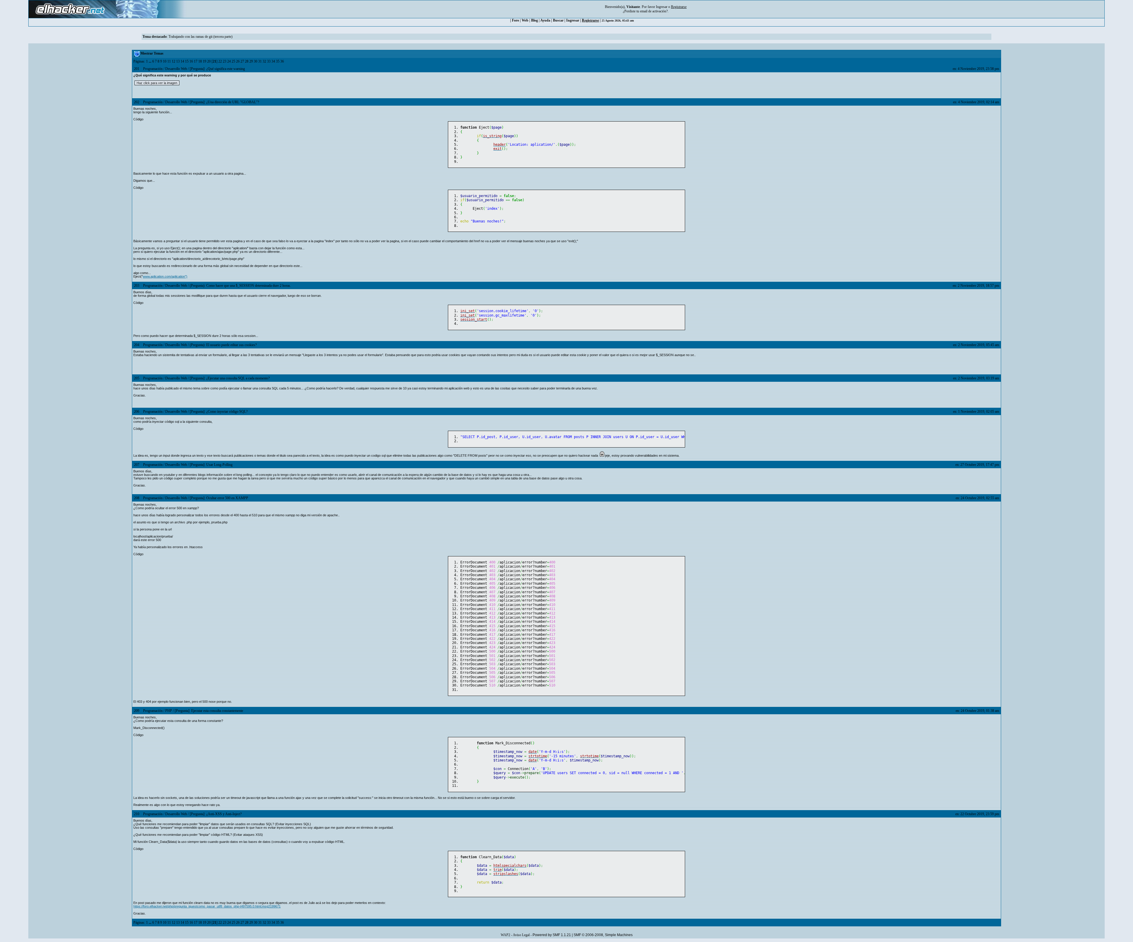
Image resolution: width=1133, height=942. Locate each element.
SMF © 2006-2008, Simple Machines (603, 935)
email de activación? (654, 11)
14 (182, 61)
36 (282, 61)
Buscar (558, 20)
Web (525, 20)
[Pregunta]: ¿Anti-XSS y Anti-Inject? (216, 814)
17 (195, 61)
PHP (168, 711)
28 (246, 61)
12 (173, 61)
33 (269, 61)
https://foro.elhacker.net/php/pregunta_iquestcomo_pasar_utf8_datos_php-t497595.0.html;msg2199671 (207, 906)
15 (187, 61)
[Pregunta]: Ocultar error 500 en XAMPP (219, 498)
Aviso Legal (521, 935)
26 (238, 61)
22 (220, 61)
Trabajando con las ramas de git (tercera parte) (200, 37)
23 (224, 61)
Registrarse (590, 20)
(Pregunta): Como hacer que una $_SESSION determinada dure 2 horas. (240, 286)
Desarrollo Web (176, 69)
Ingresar (661, 7)
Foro (515, 20)
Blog (534, 20)
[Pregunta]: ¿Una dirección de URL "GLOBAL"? (224, 102)
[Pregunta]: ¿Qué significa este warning (217, 69)
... (150, 61)
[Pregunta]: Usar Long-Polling (211, 465)
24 (229, 61)
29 (251, 61)
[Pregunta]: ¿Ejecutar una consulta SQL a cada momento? (230, 378)
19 (204, 61)
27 (242, 61)
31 (260, 61)
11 (169, 61)
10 (164, 61)
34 (273, 61)
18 (200, 61)
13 (178, 61)
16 (191, 61)
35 (277, 61)
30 (255, 61)
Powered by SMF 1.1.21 (552, 935)
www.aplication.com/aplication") (165, 276)
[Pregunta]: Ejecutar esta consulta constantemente (209, 711)
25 (233, 61)
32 (264, 61)
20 (209, 61)
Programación (153, 69)
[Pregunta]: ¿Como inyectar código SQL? (219, 411)
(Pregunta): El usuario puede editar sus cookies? (223, 345)
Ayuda (545, 20)
